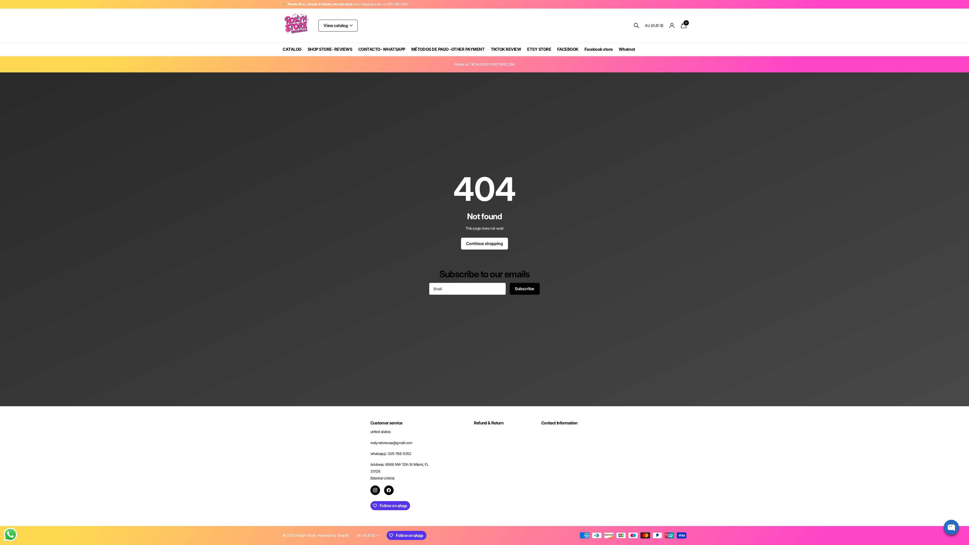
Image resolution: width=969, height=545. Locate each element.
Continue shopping (484, 243)
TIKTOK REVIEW (506, 49)
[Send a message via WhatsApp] (10, 534)
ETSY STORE (539, 49)
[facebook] (389, 490)
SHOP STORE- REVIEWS (330, 49)
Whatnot (627, 49)
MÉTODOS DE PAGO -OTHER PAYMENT (448, 49)
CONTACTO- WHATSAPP (381, 49)
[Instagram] (375, 490)
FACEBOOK (567, 49)
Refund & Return (488, 422)
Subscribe (525, 288)
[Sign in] (672, 25)
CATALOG (292, 49)
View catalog (336, 25)
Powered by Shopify (333, 535)
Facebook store (598, 49)
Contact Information (559, 422)
